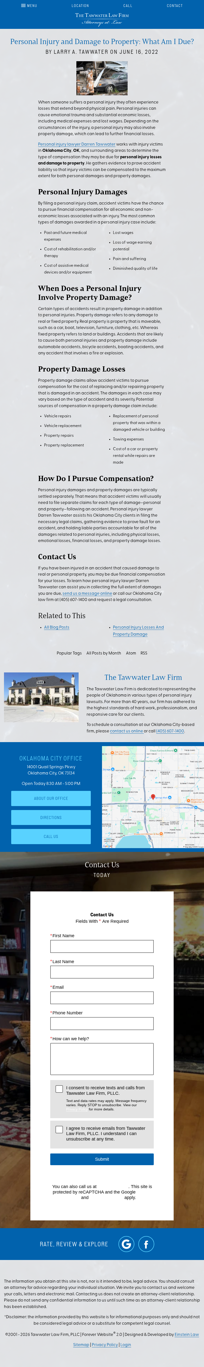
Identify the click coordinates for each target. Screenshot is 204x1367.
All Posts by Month (103, 653)
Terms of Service (106, 1197)
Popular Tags (69, 653)
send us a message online (87, 594)
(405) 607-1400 (170, 731)
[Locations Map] (153, 797)
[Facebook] (146, 1244)
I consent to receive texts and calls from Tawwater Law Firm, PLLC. (106, 1098)
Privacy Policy (77, 1109)
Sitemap (81, 1345)
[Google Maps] (126, 1244)
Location (80, 5)
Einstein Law (187, 1335)
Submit (102, 1159)
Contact (175, 5)
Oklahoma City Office (51, 758)
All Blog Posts (56, 627)
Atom (131, 653)
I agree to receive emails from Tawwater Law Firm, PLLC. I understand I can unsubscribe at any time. (105, 1134)
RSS (144, 653)
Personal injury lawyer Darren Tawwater (76, 144)
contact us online (127, 731)
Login (125, 1345)
